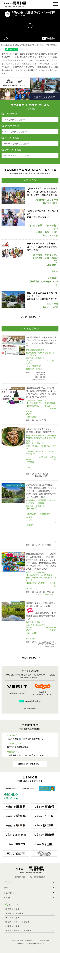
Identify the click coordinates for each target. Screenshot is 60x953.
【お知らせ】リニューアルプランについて (26, 755)
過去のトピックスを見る (29, 764)
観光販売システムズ (32, 940)
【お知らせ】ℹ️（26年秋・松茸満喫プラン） (27, 738)
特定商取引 (44, 940)
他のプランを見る (29, 658)
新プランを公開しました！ (19, 747)
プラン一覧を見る (29, 316)
